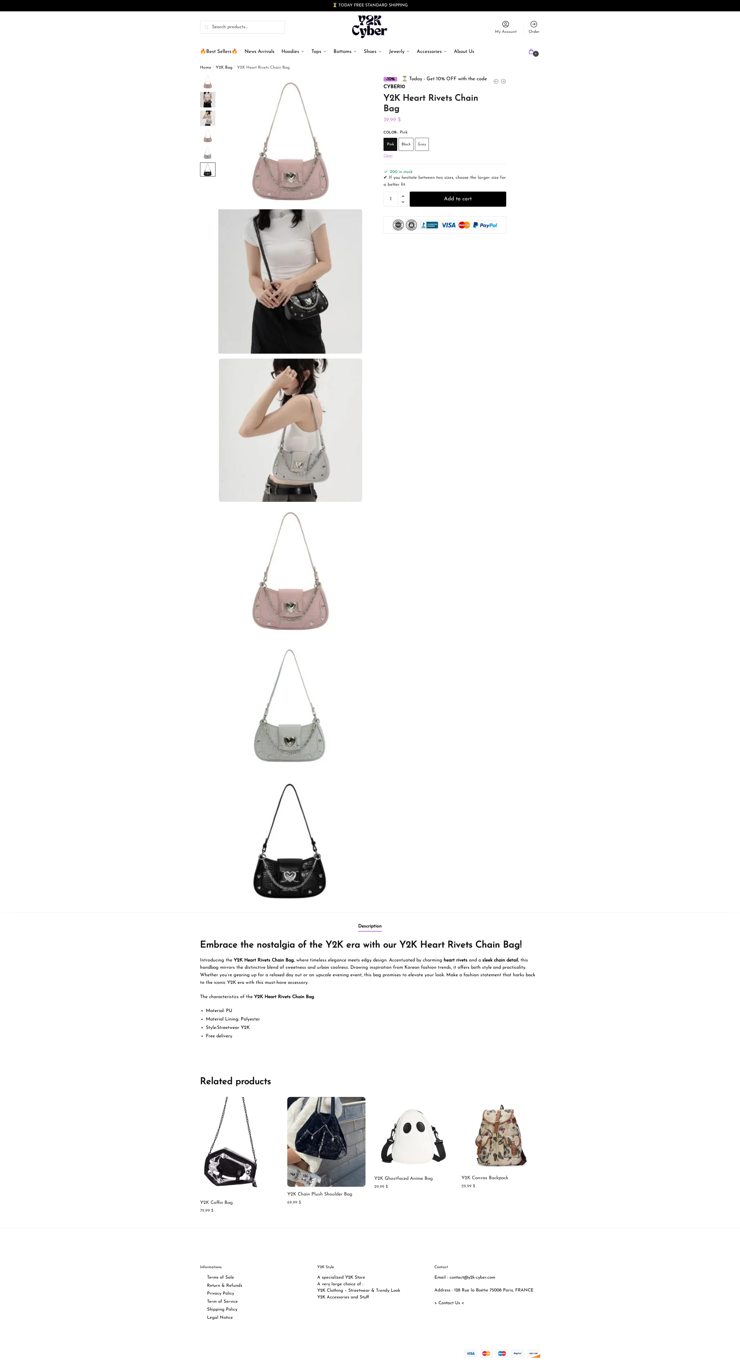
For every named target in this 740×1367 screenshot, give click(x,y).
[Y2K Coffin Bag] (239, 1146)
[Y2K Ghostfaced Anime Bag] (413, 1134)
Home (205, 67)
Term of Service (222, 1302)
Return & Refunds (224, 1286)
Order (534, 32)
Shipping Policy (222, 1309)
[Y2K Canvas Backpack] (500, 1133)
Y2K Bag (224, 67)
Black (406, 145)
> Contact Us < (449, 1303)
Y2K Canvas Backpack (484, 1178)
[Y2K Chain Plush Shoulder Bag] (326, 1142)
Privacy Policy (220, 1293)
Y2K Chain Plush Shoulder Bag (319, 1194)
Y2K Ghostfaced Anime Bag (403, 1178)
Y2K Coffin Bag (216, 1202)
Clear (388, 156)
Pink (390, 145)
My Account (506, 32)
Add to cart (458, 199)
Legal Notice (220, 1318)
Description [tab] (370, 926)
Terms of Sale (220, 1277)
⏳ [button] (334, 5)
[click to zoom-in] (290, 140)
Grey (422, 145)
